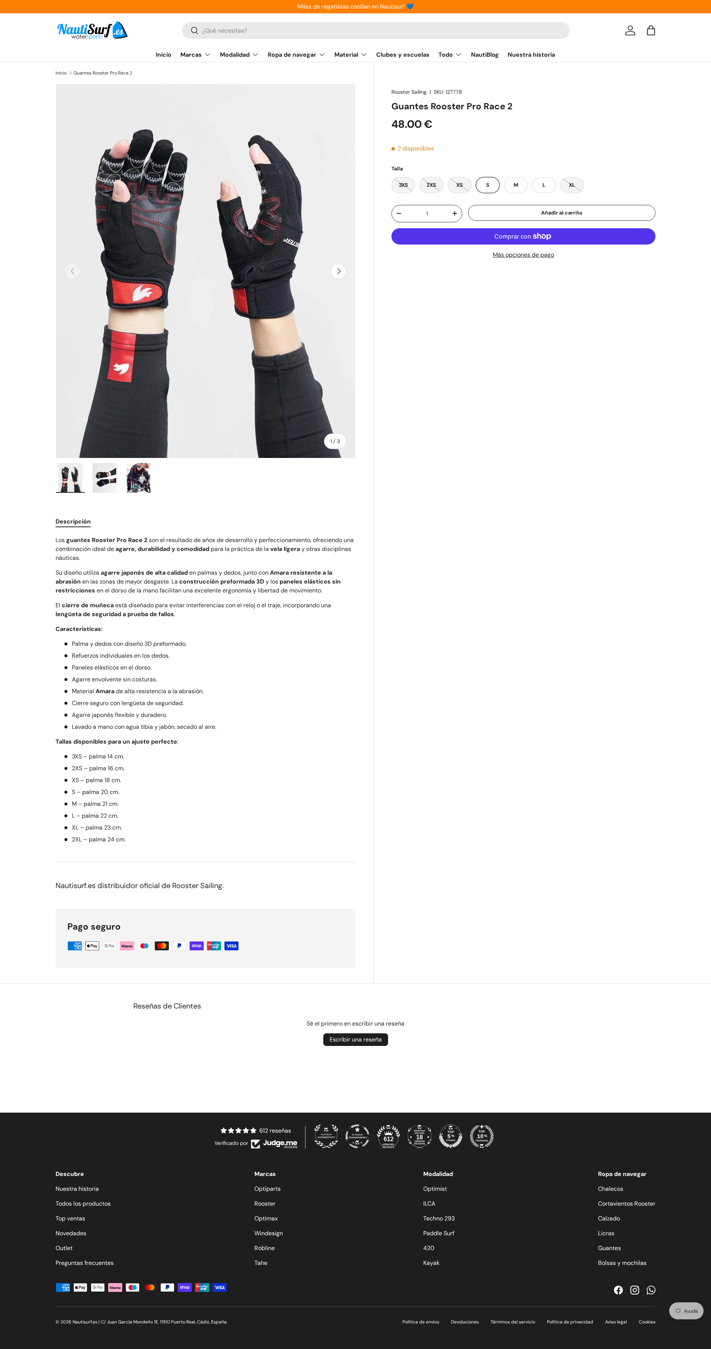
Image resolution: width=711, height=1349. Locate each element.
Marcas (191, 55)
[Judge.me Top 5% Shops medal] (451, 1136)
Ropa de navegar (292, 55)
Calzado (609, 1218)
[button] (651, 30)
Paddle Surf (438, 1233)
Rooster (265, 1203)
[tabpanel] (206, 690)
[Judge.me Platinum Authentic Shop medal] (326, 1136)
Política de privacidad (570, 1322)
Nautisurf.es (86, 1322)
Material (346, 55)
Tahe (260, 1263)
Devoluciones (465, 1322)
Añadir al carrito (562, 212)
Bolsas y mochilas (622, 1263)
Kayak (431, 1263)
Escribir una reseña (356, 1039)
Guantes (609, 1248)
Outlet (64, 1248)
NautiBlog (485, 55)
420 (428, 1248)
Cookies (647, 1322)
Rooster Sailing (409, 92)
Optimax (266, 1218)
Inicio (163, 55)
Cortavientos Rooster (626, 1203)
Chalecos (610, 1189)
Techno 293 (439, 1218)
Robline (264, 1248)
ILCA (429, 1203)
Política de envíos (421, 1322)
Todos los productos (83, 1203)
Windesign (268, 1233)
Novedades (71, 1233)
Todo (445, 55)
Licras (606, 1233)
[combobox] (376, 30)
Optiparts (267, 1189)
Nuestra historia (531, 55)
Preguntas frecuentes (85, 1263)
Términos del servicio (513, 1322)
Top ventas (70, 1218)
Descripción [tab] (73, 521)
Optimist (435, 1189)
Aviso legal (616, 1322)
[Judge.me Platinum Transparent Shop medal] (357, 1136)
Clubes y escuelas (403, 55)
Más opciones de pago (523, 255)
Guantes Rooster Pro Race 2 (103, 73)
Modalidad (235, 55)
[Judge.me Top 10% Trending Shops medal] (482, 1136)
